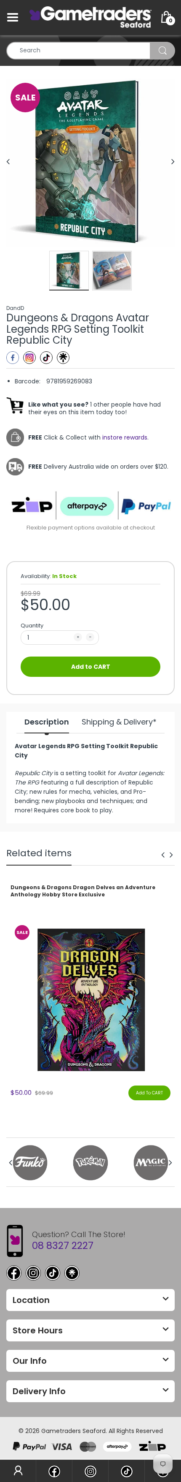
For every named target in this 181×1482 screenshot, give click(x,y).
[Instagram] (29, 357)
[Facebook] (12, 357)
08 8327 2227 (62, 1245)
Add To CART (149, 1093)
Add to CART (90, 666)
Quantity (32, 626)
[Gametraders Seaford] (90, 17)
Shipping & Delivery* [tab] (119, 722)
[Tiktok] (46, 357)
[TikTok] (52, 1273)
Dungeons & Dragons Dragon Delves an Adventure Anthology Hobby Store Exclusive (83, 891)
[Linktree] (63, 357)
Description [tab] (46, 722)
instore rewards (124, 437)
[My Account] (18, 1471)
